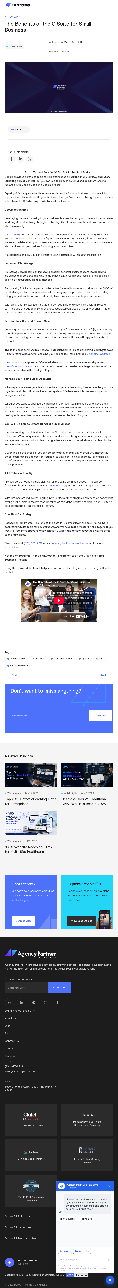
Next (103, 674)
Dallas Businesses (64, 658)
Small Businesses (19, 665)
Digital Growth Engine (18, 1010)
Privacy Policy (13, 1284)
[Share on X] (29, 159)
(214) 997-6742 (14, 1066)
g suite (86, 658)
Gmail (101, 658)
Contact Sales (23, 920)
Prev (15, 674)
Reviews (10, 1056)
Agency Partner (18, 658)
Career (9, 1048)
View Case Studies (81, 920)
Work (8, 1025)
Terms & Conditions (36, 1284)
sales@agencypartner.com (21, 1071)
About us (10, 1018)
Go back (15, 16)
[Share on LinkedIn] (20, 159)
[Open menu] (111, 5)
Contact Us (12, 1041)
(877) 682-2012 (33, 543)
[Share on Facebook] (11, 159)
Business (40, 658)
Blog (7, 1033)
